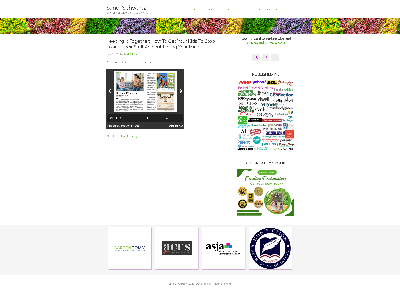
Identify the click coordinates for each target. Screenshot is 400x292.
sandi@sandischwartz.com (266, 42)
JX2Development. (221, 283)
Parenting (132, 136)
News (123, 136)
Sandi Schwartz (126, 7)
